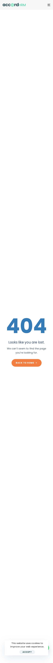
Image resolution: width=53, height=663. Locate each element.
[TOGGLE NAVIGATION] (42, 5)
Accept (27, 652)
